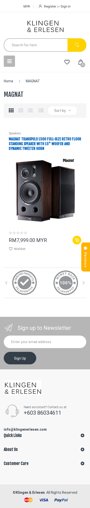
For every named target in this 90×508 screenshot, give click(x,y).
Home (8, 81)
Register (50, 6)
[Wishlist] (67, 62)
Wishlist (20, 249)
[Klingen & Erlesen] (45, 26)
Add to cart (76, 240)
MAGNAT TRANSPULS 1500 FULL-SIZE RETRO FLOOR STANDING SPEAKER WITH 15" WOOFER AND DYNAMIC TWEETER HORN (45, 144)
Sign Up (20, 358)
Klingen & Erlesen (30, 492)
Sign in (65, 6)
